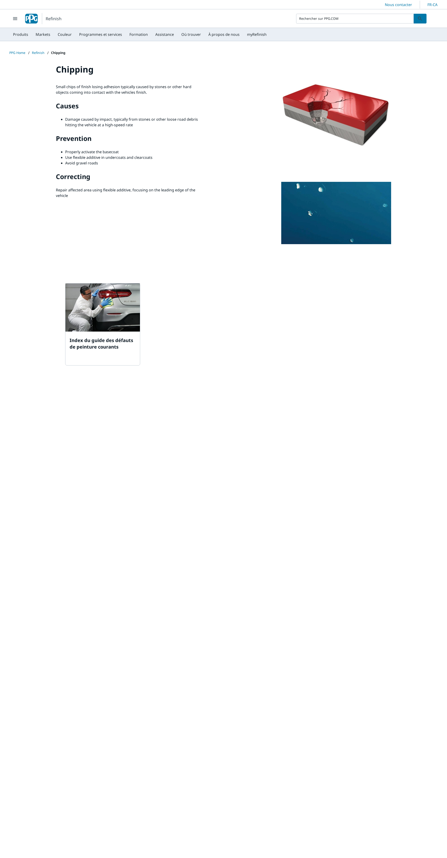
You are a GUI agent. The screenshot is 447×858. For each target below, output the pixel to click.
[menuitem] (20, 34)
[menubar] (139, 34)
